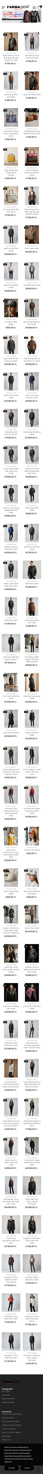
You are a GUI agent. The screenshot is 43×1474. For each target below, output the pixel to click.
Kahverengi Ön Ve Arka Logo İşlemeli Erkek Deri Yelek (32, 211)
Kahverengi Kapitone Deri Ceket (32, 323)
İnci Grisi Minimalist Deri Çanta (11, 210)
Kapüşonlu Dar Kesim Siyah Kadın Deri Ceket (31, 1240)
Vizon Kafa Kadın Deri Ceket (11, 697)
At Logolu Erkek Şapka (11, 323)
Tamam (27, 1468)
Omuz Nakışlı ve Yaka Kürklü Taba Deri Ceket (31, 771)
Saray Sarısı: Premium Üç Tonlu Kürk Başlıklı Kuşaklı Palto (11, 853)
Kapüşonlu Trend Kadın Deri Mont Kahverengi (11, 1279)
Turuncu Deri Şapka (32, 850)
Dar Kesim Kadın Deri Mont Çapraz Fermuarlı (32, 1357)
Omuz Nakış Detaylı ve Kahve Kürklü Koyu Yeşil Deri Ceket (11, 771)
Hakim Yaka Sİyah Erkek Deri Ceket (11, 584)
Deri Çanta (6, 1391)
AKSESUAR (6, 1395)
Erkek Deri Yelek (11, 53)
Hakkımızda (6, 1440)
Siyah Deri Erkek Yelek (32, 94)
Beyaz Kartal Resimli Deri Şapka (32, 892)
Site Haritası (6, 1436)
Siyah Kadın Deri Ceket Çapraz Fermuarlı (32, 1201)
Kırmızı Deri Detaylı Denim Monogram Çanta (11, 133)
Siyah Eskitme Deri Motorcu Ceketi (11, 359)
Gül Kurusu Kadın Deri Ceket (31, 1007)
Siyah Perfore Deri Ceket (11, 396)
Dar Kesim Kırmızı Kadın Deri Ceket (11, 1317)
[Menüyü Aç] (3, 7)
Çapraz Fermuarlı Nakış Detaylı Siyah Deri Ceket (31, 471)
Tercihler (11, 1468)
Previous (5, 16)
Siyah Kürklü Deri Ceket (32, 734)
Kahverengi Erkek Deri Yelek (11, 95)
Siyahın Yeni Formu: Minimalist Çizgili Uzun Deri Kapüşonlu (11, 930)
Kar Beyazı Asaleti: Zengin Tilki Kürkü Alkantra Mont (32, 659)
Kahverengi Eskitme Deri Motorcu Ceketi (32, 359)
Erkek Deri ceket (11, 620)
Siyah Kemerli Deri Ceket (11, 249)
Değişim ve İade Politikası (11, 1425)
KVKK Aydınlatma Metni (10, 1421)
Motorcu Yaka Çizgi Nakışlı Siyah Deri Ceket (11, 510)
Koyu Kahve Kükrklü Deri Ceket (11, 1007)
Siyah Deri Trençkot (11, 733)
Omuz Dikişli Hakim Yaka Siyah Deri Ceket (11, 471)
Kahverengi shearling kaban (31, 433)
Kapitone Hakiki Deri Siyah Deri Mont (11, 658)
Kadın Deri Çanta (11, 129)
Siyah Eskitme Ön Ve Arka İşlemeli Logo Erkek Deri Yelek (11, 57)
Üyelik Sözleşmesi (9, 1429)
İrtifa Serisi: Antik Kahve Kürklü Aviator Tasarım (11, 969)
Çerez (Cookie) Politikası (11, 1432)
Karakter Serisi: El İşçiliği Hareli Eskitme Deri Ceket (32, 969)
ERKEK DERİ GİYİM (32, 207)
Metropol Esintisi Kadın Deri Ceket (11, 1044)
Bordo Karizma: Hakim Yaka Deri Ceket (11, 1162)
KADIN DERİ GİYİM (32, 848)
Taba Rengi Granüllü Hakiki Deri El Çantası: (32, 132)
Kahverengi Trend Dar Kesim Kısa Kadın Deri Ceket (11, 1201)
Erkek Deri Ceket (32, 583)
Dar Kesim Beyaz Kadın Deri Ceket (32, 1278)
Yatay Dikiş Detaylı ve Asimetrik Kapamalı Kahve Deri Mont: (32, 1084)
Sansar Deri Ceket (32, 928)
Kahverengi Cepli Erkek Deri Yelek (32, 56)
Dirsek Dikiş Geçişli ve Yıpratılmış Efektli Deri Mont (32, 1123)
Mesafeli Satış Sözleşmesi (12, 1414)
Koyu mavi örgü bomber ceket (32, 396)
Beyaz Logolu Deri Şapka (11, 892)
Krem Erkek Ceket (32, 248)
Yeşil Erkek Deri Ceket (32, 285)
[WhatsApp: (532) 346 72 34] (34, 7)
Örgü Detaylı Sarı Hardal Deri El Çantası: (11, 172)
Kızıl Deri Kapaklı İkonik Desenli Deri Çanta (32, 172)
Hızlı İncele (11, 48)
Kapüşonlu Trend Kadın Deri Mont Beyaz (32, 1318)
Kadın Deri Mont (32, 655)
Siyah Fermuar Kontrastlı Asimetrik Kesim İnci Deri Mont (32, 1045)
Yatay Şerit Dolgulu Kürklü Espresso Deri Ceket (32, 1162)
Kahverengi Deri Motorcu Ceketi (11, 433)
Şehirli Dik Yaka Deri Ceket (32, 548)
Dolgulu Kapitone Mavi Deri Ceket (11, 548)
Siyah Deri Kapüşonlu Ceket (32, 697)
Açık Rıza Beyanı (8, 1418)
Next (38, 16)
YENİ (5, 34)
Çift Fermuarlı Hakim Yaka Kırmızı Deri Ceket (32, 810)
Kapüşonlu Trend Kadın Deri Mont (11, 1356)
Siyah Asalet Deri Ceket (32, 509)
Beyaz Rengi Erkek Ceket (11, 286)
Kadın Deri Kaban (11, 848)
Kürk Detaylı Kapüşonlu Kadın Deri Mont (11, 1240)
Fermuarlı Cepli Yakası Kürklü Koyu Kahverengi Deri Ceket (11, 812)
